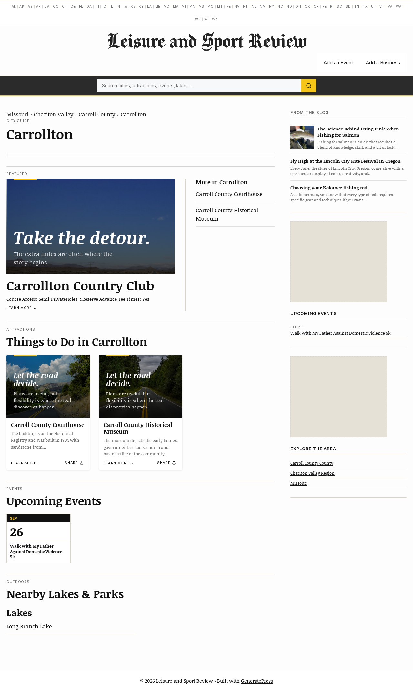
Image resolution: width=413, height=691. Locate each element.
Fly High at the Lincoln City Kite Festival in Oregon (345, 161)
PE (324, 6)
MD (167, 6)
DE (73, 6)
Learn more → (21, 307)
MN (192, 6)
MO (210, 6)
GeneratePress (257, 680)
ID (104, 6)
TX (365, 6)
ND (289, 6)
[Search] (308, 85)
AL (14, 6)
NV (237, 6)
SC (339, 6)
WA (399, 6)
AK (22, 6)
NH (246, 6)
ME (158, 6)
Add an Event (338, 62)
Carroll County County (311, 463)
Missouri (17, 114)
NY (272, 6)
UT (374, 6)
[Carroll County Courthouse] (48, 386)
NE (228, 6)
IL (111, 6)
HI (97, 6)
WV (198, 19)
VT (382, 6)
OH (298, 6)
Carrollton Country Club (80, 285)
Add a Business (383, 62)
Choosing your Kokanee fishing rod (328, 187)
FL (81, 6)
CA (47, 6)
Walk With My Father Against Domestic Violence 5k (340, 332)
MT (220, 6)
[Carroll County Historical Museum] (141, 386)
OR (316, 6)
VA (390, 6)
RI (332, 6)
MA (176, 6)
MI (184, 6)
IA (125, 6)
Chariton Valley (53, 114)
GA (89, 6)
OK (307, 6)
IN (118, 6)
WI (206, 19)
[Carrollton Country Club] (90, 226)
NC (280, 6)
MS (202, 6)
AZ (30, 6)
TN (357, 6)
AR (38, 6)
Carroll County (97, 114)
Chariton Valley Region (312, 473)
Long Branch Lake (29, 626)
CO (56, 6)
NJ (254, 6)
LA (149, 6)
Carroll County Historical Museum (138, 428)
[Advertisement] (338, 261)
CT (64, 6)
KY (141, 6)
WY (215, 19)
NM (263, 6)
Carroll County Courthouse (229, 194)
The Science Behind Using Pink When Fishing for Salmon (358, 131)
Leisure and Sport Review (207, 40)
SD (348, 6)
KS (133, 6)
